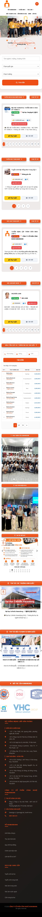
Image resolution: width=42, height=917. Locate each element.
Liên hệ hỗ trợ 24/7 (10, 856)
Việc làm (29, 10)
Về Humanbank (12, 10)
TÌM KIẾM (20, 360)
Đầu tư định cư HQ (11, 14)
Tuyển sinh (22, 10)
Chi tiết (30, 136)
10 (32, 144)
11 (35, 144)
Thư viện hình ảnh (10, 839)
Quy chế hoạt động (10, 845)
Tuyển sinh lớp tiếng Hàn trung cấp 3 (23, 169)
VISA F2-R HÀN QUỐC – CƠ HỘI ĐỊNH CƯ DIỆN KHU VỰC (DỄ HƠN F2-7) (21, 661)
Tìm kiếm (21, 82)
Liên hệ (34, 14)
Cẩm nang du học (22, 14)
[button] (37, 4)
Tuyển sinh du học (10, 874)
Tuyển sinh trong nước (11, 880)
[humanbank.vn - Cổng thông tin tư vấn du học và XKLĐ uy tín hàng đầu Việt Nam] (10, 4)
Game (29, 14)
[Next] (37, 555)
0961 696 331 (13, 816)
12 (38, 144)
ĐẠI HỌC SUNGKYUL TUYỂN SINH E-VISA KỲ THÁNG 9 (24, 109)
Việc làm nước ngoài (11, 891)
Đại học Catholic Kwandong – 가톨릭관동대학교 (21, 611)
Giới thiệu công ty (10, 833)
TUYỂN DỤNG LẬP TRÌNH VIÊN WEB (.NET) (24, 232)
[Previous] (2, 555)
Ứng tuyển (13, 136)
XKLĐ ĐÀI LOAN (16, 293)
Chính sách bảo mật (11, 851)
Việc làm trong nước (11, 886)
